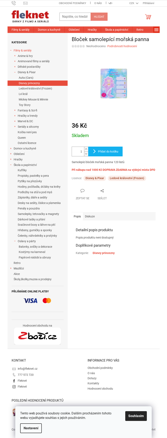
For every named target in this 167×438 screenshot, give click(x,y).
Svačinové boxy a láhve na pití (36, 224)
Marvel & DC (25, 121)
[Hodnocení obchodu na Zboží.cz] (37, 336)
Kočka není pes (27, 132)
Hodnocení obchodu (100, 388)
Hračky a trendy (28, 115)
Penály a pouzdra (29, 208)
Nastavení (31, 428)
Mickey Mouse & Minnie (33, 99)
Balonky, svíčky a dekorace (35, 246)
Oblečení (19, 154)
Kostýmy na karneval (32, 252)
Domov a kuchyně (25, 148)
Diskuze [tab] (90, 216)
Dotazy (92, 378)
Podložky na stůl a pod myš (35, 192)
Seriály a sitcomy (28, 126)
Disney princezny (29, 83)
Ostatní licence (27, 143)
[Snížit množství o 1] (86, 153)
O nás (98, 3)
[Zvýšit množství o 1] (86, 149)
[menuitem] (21, 29)
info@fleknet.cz (27, 368)
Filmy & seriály (23, 50)
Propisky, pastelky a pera (33, 175)
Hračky (18, 159)
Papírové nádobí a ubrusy (35, 257)
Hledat (99, 16)
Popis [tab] (77, 216)
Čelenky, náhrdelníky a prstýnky (37, 235)
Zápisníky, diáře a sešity (32, 197)
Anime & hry (25, 56)
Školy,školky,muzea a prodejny (33, 279)
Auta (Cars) (26, 77)
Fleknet (22, 380)
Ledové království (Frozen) (35, 88)
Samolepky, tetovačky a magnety (38, 214)
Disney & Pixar (27, 72)
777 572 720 (26, 374)
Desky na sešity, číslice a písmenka (39, 203)
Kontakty (93, 383)
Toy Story (25, 105)
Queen (22, 137)
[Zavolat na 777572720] (18, 2)
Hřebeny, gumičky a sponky (35, 230)
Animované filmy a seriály (34, 61)
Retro (17, 263)
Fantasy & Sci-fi (27, 110)
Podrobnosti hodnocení (122, 46)
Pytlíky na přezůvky (30, 181)
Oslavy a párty (27, 241)
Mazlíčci (19, 268)
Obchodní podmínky (72, 3)
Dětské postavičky (29, 66)
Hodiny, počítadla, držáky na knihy (39, 186)
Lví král (23, 94)
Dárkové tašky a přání (31, 219)
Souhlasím (136, 416)
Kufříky (22, 170)
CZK (132, 3)
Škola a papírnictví (25, 165)
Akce (17, 274)
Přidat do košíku (108, 151)
